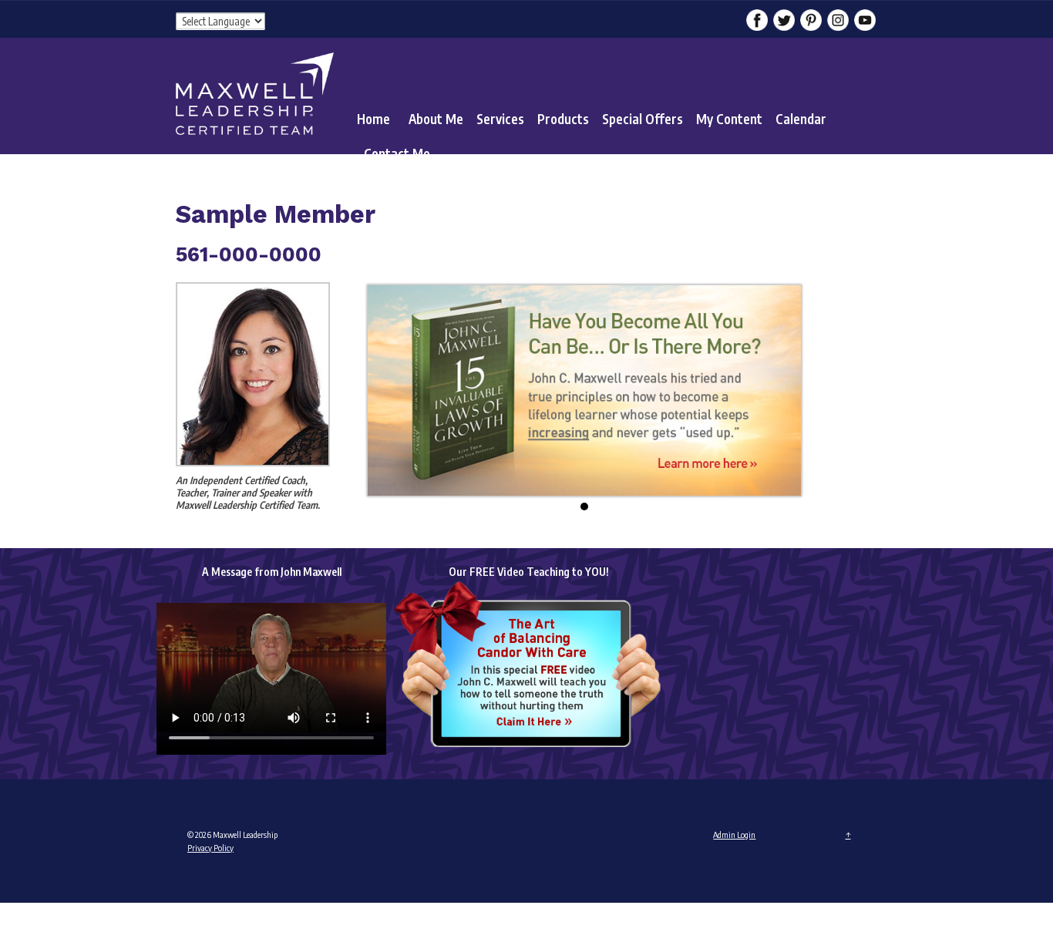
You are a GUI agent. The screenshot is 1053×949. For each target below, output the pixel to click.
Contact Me (397, 153)
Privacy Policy (210, 848)
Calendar (800, 118)
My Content (729, 118)
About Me (436, 118)
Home (373, 118)
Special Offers (642, 118)
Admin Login (734, 835)
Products (563, 118)
